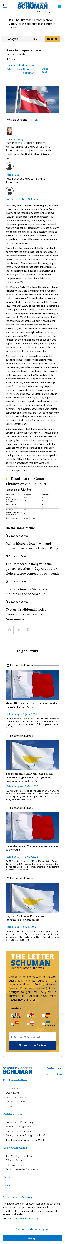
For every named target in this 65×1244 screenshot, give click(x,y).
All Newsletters (15, 1160)
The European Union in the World (25, 1139)
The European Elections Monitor (33, 20)
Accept (32, 1238)
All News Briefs (15, 1164)
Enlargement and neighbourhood (25, 1135)
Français (17, 1017)
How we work (14, 1088)
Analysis (13, 39)
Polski (31, 1025)
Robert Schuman (15, 1101)
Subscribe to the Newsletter (22, 1169)
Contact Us (12, 1106)
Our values (12, 1092)
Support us (53, 1074)
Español (16, 1025)
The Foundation (15, 1080)
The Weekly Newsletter (20, 1156)
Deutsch (48, 1017)
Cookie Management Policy (24, 1218)
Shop (6, 1186)
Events (8, 1177)
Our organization (16, 1097)
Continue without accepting (32, 1229)
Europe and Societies (18, 1131)
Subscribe (54, 1068)
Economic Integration (18, 1126)
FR (30, 119)
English (32, 1017)
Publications (12, 1114)
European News (15, 1148)
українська (50, 1025)
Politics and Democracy (20, 1122)
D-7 (35, 39)
